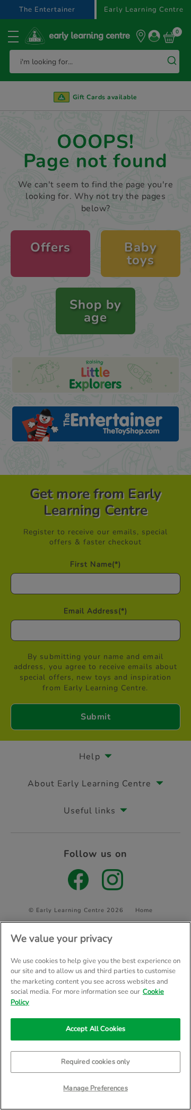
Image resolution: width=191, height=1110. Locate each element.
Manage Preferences (95, 1088)
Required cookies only (96, 1061)
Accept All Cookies (95, 1029)
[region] (95, 1016)
